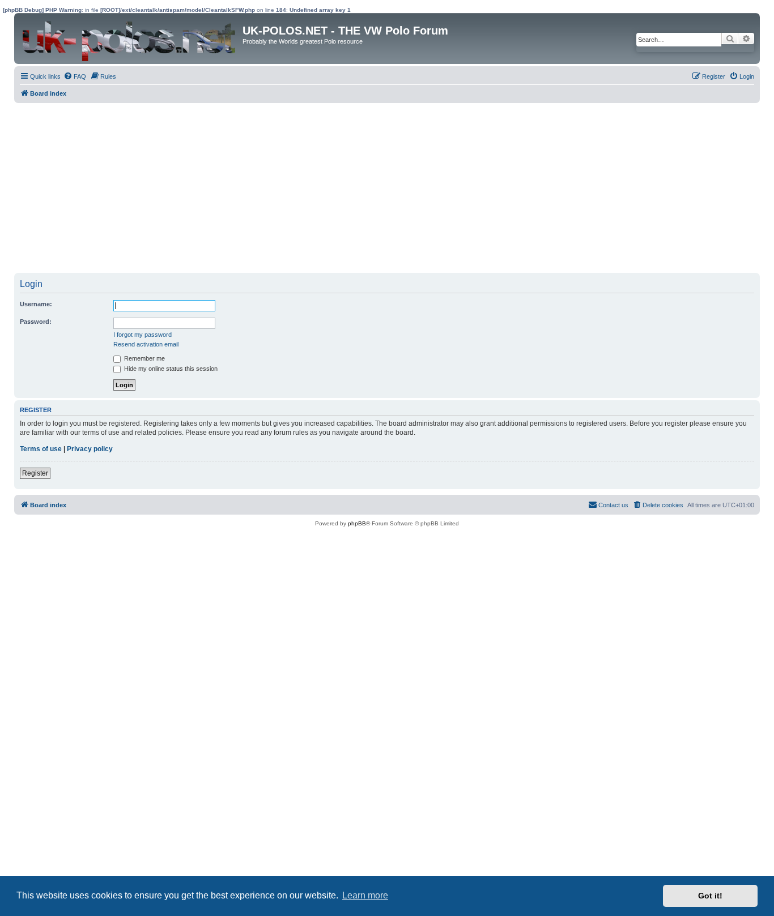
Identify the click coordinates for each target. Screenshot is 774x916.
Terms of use (41, 449)
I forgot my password (142, 334)
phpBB (357, 523)
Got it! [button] (710, 895)
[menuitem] (74, 76)
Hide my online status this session (170, 368)
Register (35, 473)
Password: (36, 321)
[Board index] (130, 38)
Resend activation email (145, 344)
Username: (36, 304)
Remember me (143, 358)
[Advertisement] (354, 188)
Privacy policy (90, 449)
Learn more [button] (365, 895)
